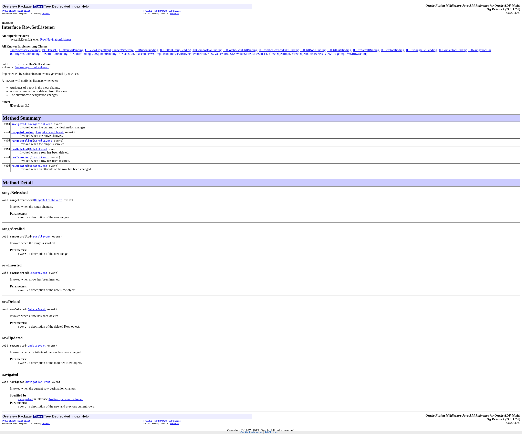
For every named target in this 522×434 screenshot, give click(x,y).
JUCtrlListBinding (339, 50)
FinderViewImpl (123, 50)
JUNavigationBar (479, 50)
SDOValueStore (218, 53)
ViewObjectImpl (279, 53)
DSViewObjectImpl (98, 50)
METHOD (46, 13)
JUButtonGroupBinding (175, 50)
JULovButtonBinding (453, 50)
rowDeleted (19, 149)
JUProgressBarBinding (25, 53)
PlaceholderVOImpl (148, 53)
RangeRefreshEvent (50, 132)
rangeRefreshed (22, 132)
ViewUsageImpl (334, 53)
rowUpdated (19, 165)
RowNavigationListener (55, 39)
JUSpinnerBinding (104, 53)
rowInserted (20, 157)
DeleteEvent (38, 149)
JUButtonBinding (146, 50)
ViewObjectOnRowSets (307, 53)
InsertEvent (40, 157)
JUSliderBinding (80, 53)
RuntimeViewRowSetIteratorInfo (184, 53)
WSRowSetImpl (357, 53)
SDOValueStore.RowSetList (248, 53)
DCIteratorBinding (71, 50)
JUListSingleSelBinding (421, 50)
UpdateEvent (38, 165)
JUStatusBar (126, 53)
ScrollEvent (43, 140)
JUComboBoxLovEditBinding (279, 50)
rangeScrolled (22, 140)
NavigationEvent (40, 124)
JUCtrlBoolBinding (313, 50)
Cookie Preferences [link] (251, 432)
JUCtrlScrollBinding (366, 50)
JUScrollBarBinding (54, 53)
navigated (18, 124)
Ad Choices (271, 432)
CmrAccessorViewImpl (25, 50)
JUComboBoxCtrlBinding (240, 50)
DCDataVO (50, 50)
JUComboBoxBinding (207, 50)
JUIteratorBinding (392, 50)
